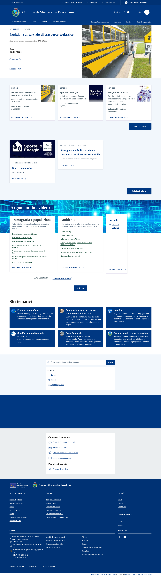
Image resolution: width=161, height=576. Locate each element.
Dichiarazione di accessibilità (92, 547)
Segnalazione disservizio (54, 544)
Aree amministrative (16, 503)
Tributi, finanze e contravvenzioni (57, 517)
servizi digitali (101, 574)
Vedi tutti (80, 288)
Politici (12, 514)
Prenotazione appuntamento (55, 540)
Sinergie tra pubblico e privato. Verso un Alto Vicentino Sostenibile (80, 152)
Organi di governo (16, 500)
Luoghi (120, 521)
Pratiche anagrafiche (28, 310)
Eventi (120, 525)
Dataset (84, 544)
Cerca (110, 362)
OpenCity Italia (111, 574)
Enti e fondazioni (15, 510)
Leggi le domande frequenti (55, 537)
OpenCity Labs (130, 574)
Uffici (12, 507)
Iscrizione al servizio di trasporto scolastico (42, 34)
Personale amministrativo (18, 517)
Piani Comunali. (74, 333)
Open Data (85, 551)
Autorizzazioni (51, 503)
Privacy (84, 537)
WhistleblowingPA (108, 2)
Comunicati (122, 507)
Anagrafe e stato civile (53, 500)
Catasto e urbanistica (53, 507)
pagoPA (118, 310)
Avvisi (120, 500)
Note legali (85, 540)
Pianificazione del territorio (62, 278)
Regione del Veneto (17, 2)
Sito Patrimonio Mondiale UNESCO (30, 335)
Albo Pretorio (92, 2)
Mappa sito (33, 566)
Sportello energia (22, 168)
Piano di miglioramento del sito (92, 554)
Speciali (113, 220)
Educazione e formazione (54, 514)
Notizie (15, 29)
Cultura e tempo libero (53, 510)
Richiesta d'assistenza (53, 547)
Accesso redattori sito (144, 574)
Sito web (93, 574)
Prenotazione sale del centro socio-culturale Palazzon (81, 312)
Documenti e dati (15, 521)
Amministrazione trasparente (72, 2)
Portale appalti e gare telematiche (131, 333)
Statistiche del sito (48, 566)
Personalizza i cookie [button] (17, 566)
